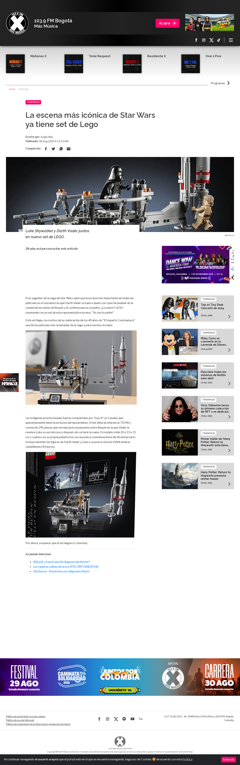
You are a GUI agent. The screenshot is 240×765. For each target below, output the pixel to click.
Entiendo (228, 759)
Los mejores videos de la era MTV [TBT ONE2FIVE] (65, 566)
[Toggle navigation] (231, 40)
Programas (218, 83)
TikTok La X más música (219, 40)
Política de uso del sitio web (20, 720)
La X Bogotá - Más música (17, 23)
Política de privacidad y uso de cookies (25, 716)
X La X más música (211, 40)
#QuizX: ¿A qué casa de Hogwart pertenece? (61, 561)
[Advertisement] (81, 611)
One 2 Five (213, 56)
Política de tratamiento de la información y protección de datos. (38, 724)
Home (12, 89)
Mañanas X (38, 56)
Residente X (156, 56)
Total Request (99, 56)
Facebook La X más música (196, 40)
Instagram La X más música (204, 40)
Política (187, 759)
